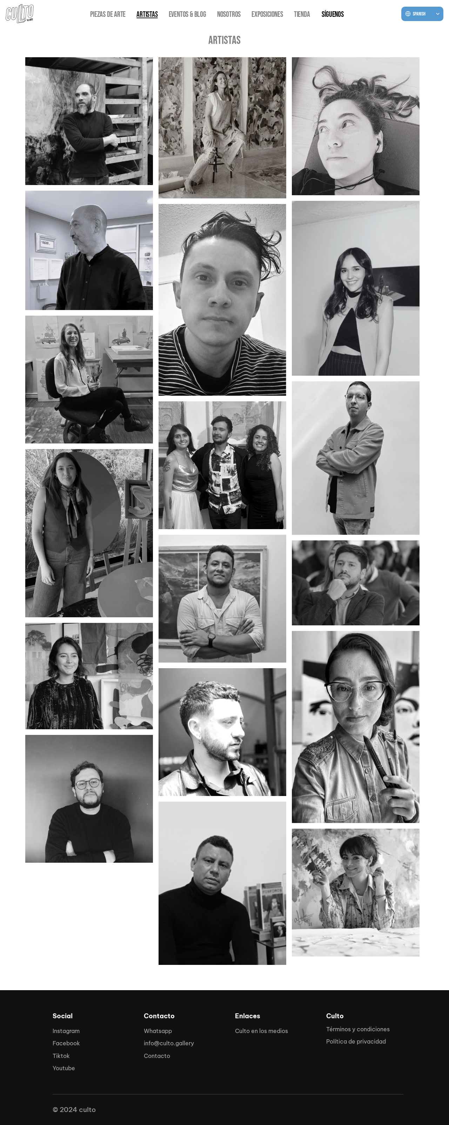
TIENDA (302, 14)
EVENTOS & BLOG (187, 14)
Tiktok (61, 1055)
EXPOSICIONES (267, 14)
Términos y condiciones (358, 1029)
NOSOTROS (229, 14)
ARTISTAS (147, 14)
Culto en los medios (261, 1030)
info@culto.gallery (169, 1043)
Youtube (64, 1068)
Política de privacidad (356, 1041)
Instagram (66, 1030)
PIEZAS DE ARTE (108, 14)
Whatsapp (158, 1030)
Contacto (157, 1055)
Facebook (66, 1043)
